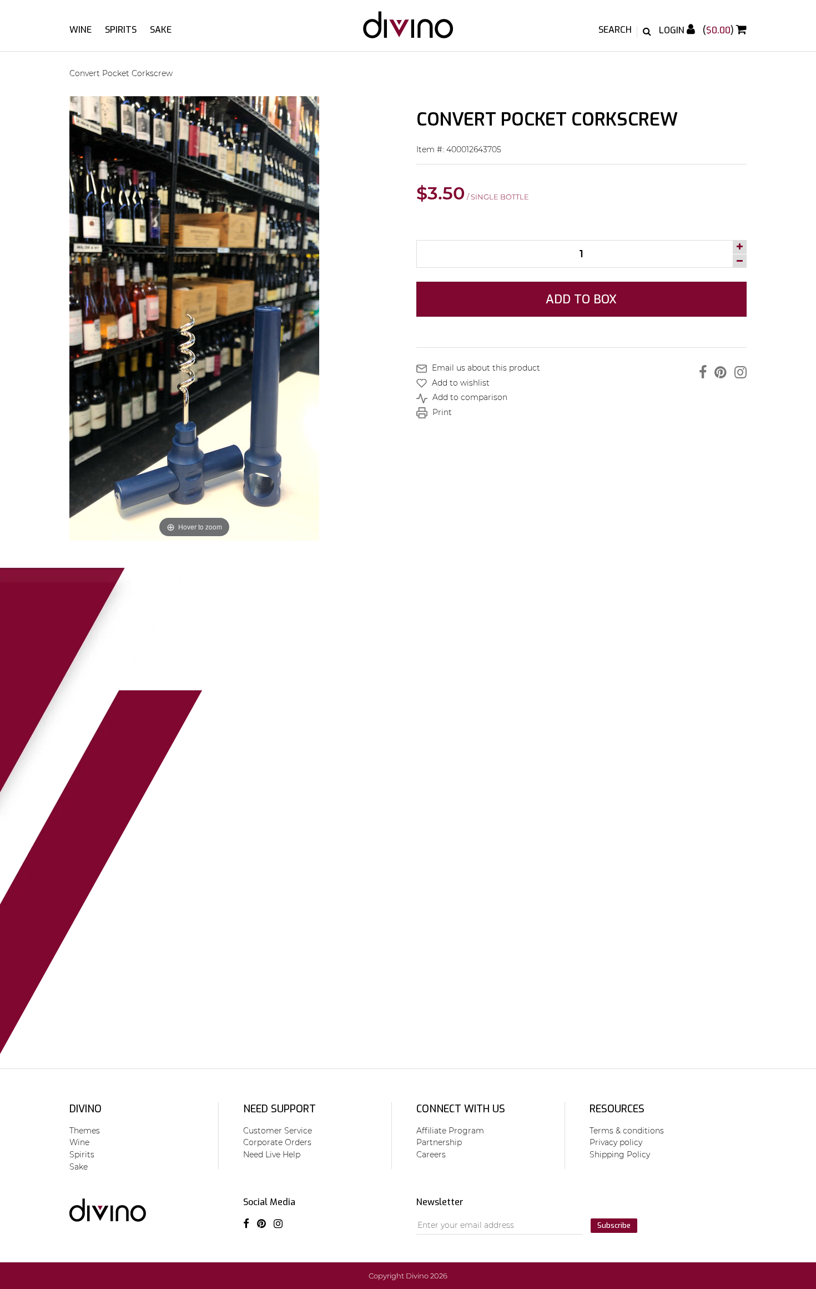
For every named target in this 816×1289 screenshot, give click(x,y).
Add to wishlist (460, 383)
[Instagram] (738, 372)
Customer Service (277, 1131)
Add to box (581, 299)
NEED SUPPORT (279, 1109)
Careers (431, 1155)
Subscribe (614, 1225)
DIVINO (85, 1109)
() (719, 30)
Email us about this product (485, 368)
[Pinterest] (718, 372)
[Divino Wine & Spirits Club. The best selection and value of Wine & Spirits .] (408, 30)
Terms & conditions (627, 1131)
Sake (161, 30)
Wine (80, 30)
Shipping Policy (620, 1155)
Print (441, 412)
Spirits (121, 30)
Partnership (439, 1142)
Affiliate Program (450, 1131)
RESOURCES (617, 1109)
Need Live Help (271, 1155)
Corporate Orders (277, 1142)
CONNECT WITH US (460, 1109)
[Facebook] (700, 372)
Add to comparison (468, 397)
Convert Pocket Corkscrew (121, 73)
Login (673, 30)
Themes (84, 1131)
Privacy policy (616, 1142)
